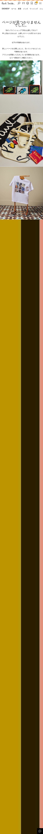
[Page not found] (21, 86)
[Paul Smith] (8, 3)
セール (13, 9)
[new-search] (19, 3)
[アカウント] (27, 3)
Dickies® (6, 9)
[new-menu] (40, 3)
